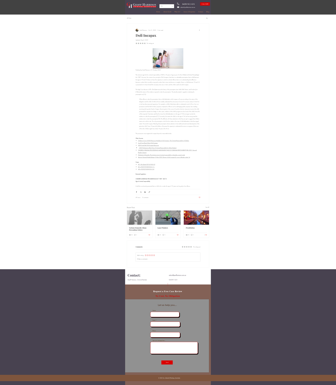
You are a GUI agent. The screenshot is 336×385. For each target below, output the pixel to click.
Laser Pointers (163, 228)
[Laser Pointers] (168, 218)
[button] (207, 18)
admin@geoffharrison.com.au (187, 7)
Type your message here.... (159, 340)
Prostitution (190, 228)
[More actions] (199, 30)
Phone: (154, 330)
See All (207, 207)
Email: (154, 320)
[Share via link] (149, 192)
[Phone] (178, 3)
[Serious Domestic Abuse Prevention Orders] (139, 218)
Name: (154, 310)
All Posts (129, 18)
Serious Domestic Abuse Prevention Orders (137, 229)
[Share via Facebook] (136, 192)
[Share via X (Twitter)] (141, 192)
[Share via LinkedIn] (145, 192)
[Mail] (178, 7)
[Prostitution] (196, 218)
